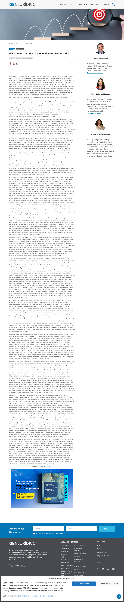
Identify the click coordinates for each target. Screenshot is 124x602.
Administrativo (65, 546)
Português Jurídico (80, 572)
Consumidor (65, 562)
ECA (62, 576)
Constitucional (65, 560)
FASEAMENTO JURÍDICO (27, 58)
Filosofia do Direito (80, 546)
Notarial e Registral (80, 566)
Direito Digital (65, 568)
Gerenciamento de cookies (26, 596)
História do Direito (80, 553)
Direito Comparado (67, 565)
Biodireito (64, 554)
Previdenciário (78, 575)
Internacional (78, 559)
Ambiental (64, 551)
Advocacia (83, 4)
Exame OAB (106, 4)
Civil (62, 557)
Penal (76, 569)
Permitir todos (84, 584)
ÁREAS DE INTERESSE (69, 542)
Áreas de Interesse (66, 5)
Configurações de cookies (109, 584)
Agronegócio (65, 548)
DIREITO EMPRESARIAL (15, 58)
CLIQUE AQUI (48, 466)
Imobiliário (77, 556)
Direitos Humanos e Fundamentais (67, 572)
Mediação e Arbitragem (78, 563)
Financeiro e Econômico (78, 549)
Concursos (94, 4)
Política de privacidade (48, 596)
